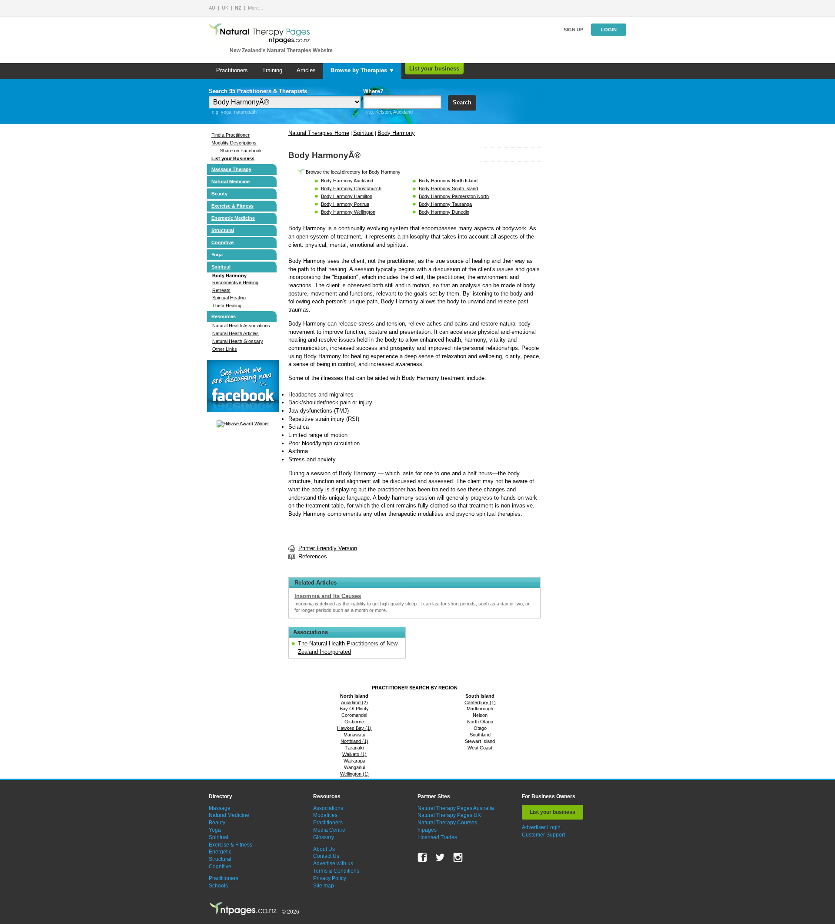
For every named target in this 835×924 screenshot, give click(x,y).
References (312, 556)
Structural (222, 230)
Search (462, 102)
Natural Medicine (230, 181)
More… (256, 7)
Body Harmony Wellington (348, 212)
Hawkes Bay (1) (354, 728)
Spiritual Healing (229, 297)
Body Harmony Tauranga (445, 204)
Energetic (220, 852)
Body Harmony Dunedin (444, 212)
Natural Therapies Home (318, 133)
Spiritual (220, 266)
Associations (328, 808)
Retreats (221, 290)
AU (212, 7)
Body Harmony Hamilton (346, 196)
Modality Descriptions (234, 142)
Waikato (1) (354, 754)
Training (272, 70)
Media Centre (329, 830)
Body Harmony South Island (448, 188)
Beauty (219, 193)
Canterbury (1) (480, 702)
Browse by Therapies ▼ (362, 70)
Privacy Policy (329, 878)
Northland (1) (354, 741)
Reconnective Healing (235, 282)
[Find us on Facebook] (422, 857)
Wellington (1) (354, 773)
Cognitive (222, 242)
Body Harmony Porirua (345, 204)
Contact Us (326, 856)
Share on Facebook (241, 150)
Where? (373, 91)
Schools (218, 886)
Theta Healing (226, 305)
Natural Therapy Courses (447, 823)
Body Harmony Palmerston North (454, 196)
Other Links (224, 349)
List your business (434, 68)
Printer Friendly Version (327, 548)
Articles (306, 70)
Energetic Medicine (233, 218)
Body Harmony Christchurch (351, 188)
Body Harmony (229, 275)
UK (225, 7)
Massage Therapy (231, 169)
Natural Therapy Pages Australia (456, 808)
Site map (323, 886)
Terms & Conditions (336, 871)
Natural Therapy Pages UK (449, 815)
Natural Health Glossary (237, 341)
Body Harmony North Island (448, 180)
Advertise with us (333, 863)
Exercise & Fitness (232, 205)
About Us (324, 849)
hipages (427, 830)
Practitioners (232, 70)
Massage (219, 808)
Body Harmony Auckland (347, 180)
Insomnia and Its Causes (327, 596)
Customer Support (543, 835)
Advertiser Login (541, 827)
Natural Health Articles (235, 333)
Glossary (323, 837)
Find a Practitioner (230, 135)
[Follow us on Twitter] (440, 857)
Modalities (325, 815)
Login (609, 29)
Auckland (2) (354, 702)
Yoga (217, 254)
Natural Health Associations (241, 325)
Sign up (573, 29)
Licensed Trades (437, 837)
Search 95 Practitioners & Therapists (258, 91)
